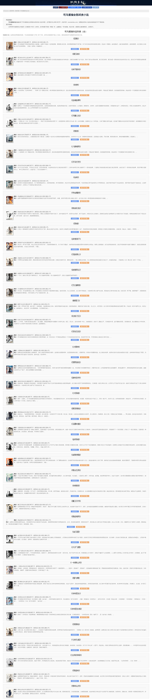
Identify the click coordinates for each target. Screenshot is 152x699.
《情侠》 (76, 131)
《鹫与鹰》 (76, 578)
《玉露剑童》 (76, 424)
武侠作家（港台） (76, 7)
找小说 (96, 7)
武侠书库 (12, 10)
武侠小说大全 (87, 7)
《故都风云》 (76, 270)
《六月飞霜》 (76, 547)
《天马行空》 (76, 162)
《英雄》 (76, 223)
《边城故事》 (76, 100)
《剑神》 (76, 85)
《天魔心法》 (76, 116)
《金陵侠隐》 (76, 455)
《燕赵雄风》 (76, 516)
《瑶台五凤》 (76, 470)
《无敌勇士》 (76, 254)
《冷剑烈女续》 (76, 609)
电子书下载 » (84, 49)
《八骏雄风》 (76, 146)
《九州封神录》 (76, 655)
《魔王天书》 (76, 501)
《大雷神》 (76, 347)
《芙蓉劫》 (76, 624)
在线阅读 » (75, 49)
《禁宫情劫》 (76, 408)
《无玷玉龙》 (76, 331)
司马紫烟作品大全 (24, 10)
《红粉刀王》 (76, 316)
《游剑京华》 (76, 378)
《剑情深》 (76, 486)
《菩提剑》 (76, 670)
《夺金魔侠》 (76, 193)
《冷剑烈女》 (76, 593)
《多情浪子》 (76, 239)
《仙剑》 (76, 177)
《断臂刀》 (76, 301)
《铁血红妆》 (76, 208)
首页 (56, 7)
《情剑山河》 (76, 686)
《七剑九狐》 (76, 640)
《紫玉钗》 (76, 54)
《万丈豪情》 (76, 285)
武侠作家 (17, 10)
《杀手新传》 (76, 69)
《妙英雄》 (76, 439)
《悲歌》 (76, 38)
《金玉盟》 (76, 532)
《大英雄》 (76, 393)
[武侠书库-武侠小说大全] (76, 5)
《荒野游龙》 (76, 362)
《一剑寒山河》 (76, 563)
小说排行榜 (64, 7)
